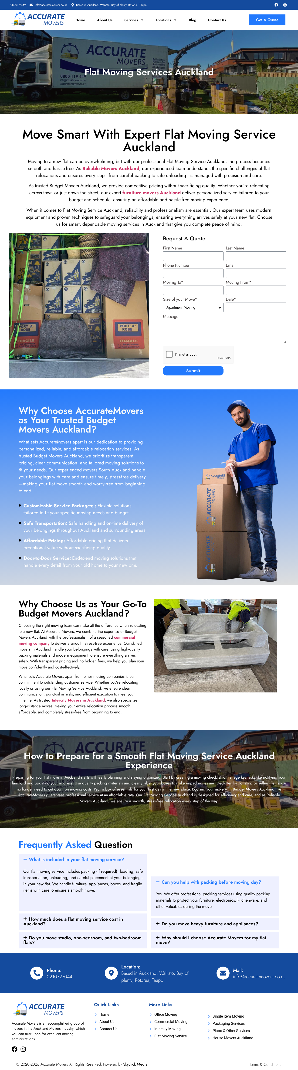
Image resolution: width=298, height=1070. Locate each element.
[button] (83, 860)
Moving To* (173, 282)
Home (80, 20)
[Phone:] (36, 973)
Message (170, 317)
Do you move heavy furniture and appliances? (210, 923)
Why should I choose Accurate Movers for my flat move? (211, 940)
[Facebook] (276, 5)
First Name (172, 248)
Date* (231, 299)
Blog (192, 20)
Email (231, 265)
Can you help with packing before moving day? (211, 882)
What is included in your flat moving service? (76, 859)
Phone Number (176, 265)
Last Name (235, 248)
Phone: (54, 970)
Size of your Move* (180, 299)
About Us (104, 20)
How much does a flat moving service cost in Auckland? (73, 921)
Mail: (238, 970)
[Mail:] (223, 973)
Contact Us (217, 20)
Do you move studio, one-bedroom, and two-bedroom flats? (82, 940)
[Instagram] (285, 5)
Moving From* (239, 282)
